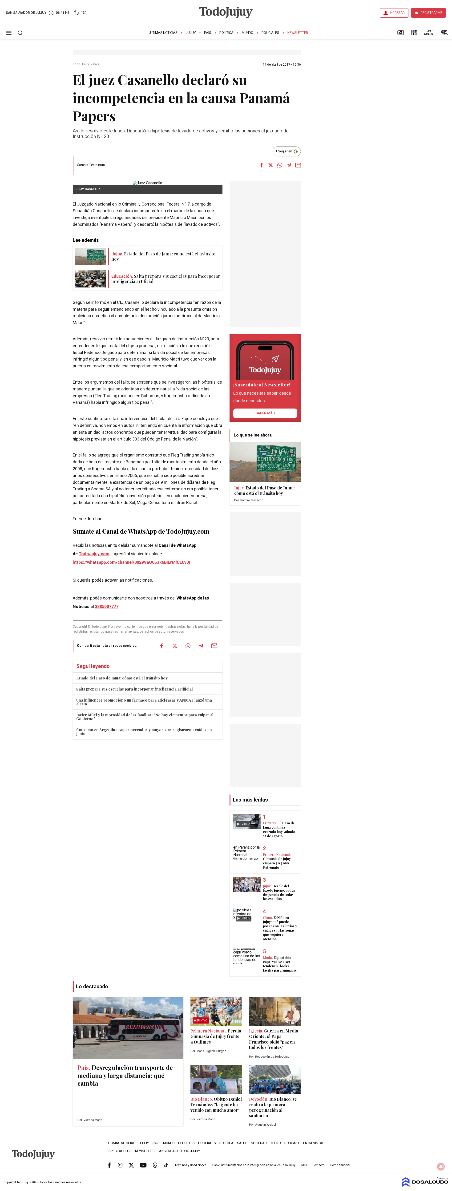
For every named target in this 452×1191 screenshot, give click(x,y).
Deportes (186, 1143)
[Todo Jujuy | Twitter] (131, 1165)
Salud (242, 1143)
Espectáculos (119, 1151)
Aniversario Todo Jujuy (179, 1151)
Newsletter (297, 32)
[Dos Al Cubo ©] (425, 1185)
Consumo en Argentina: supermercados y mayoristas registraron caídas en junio (144, 731)
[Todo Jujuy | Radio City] (414, 34)
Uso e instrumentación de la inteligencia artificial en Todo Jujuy (253, 1165)
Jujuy (191, 32)
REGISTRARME (431, 12)
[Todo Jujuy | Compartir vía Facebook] (261, 165)
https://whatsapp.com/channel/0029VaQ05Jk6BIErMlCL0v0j (131, 562)
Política (226, 32)
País (207, 32)
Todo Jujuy (81, 64)
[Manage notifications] (441, 1166)
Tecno (275, 1143)
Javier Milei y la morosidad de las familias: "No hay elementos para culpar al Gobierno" (145, 716)
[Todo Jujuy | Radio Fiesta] (444, 34)
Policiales (270, 32)
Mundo (247, 32)
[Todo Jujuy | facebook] (109, 1165)
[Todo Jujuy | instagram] (120, 1165)
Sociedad (259, 1143)
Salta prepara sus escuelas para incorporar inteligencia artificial (134, 689)
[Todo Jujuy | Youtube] (143, 1165)
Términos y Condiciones (190, 1165)
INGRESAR (397, 12)
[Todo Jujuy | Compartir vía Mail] (298, 165)
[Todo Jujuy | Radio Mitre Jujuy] (428, 34)
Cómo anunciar (340, 1165)
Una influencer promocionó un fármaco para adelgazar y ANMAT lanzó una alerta (144, 702)
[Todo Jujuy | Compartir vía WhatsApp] (279, 165)
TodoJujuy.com (94, 554)
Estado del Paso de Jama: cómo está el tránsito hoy (122, 677)
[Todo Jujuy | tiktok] (166, 1165)
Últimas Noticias (163, 32)
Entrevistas (313, 1143)
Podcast (292, 1143)
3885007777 (106, 606)
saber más (265, 413)
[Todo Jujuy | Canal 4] (400, 34)
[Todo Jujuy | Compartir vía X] (270, 165)
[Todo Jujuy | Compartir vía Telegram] (289, 165)
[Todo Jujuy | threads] (155, 1165)
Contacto (318, 1165)
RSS (304, 1165)
